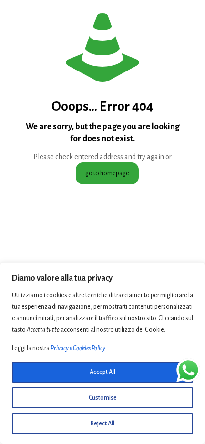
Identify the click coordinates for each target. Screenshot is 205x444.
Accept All (102, 372)
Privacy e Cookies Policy (78, 348)
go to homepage (107, 173)
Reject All (102, 423)
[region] (102, 353)
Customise (103, 397)
